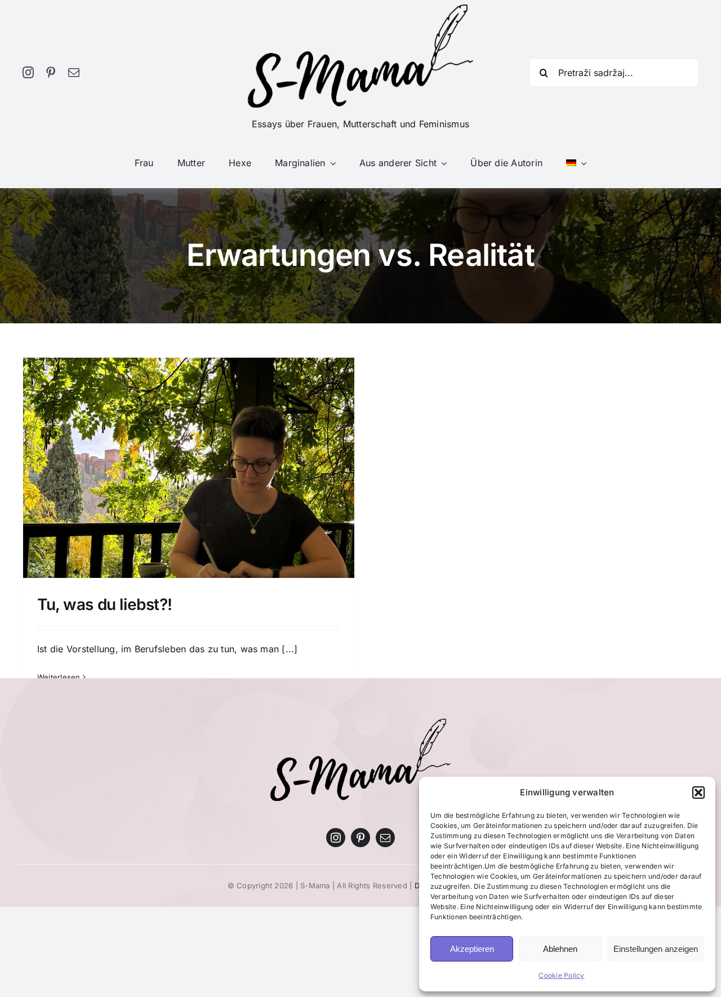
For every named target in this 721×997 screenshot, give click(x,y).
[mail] (73, 72)
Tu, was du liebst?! (104, 604)
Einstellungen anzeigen (655, 949)
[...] (289, 649)
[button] (698, 792)
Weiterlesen (59, 677)
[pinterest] (50, 72)
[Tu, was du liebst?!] (188, 482)
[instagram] (28, 72)
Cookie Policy (561, 975)
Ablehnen (560, 949)
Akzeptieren (472, 949)
